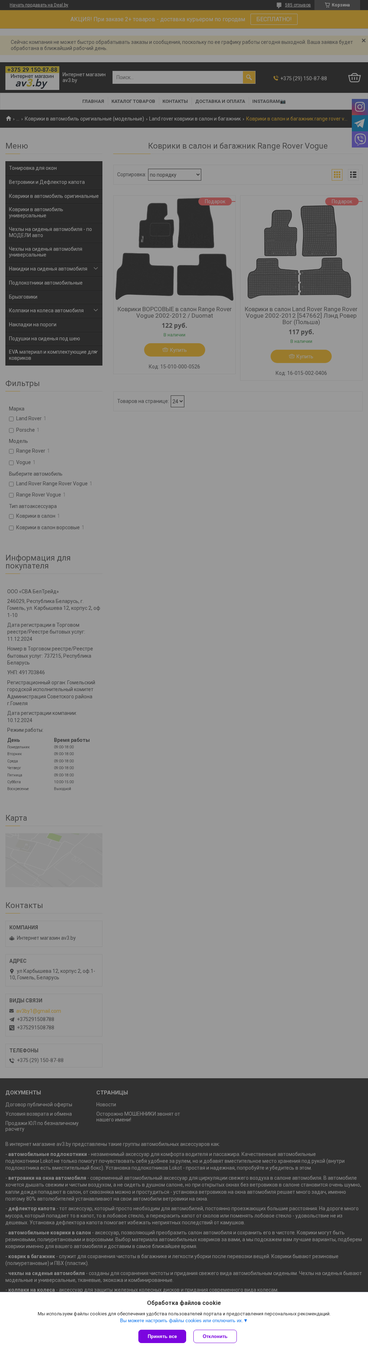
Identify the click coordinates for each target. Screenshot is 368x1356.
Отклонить (215, 1336)
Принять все (162, 1336)
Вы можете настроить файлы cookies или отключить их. (181, 1320)
